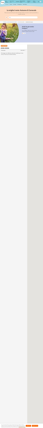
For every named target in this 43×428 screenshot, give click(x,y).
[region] (21, 425)
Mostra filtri (5, 45)
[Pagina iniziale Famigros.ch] (3, 2)
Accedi (24, 33)
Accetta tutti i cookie (35, 425)
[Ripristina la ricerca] (36, 17)
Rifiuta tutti (28, 425)
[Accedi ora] (40, 2)
